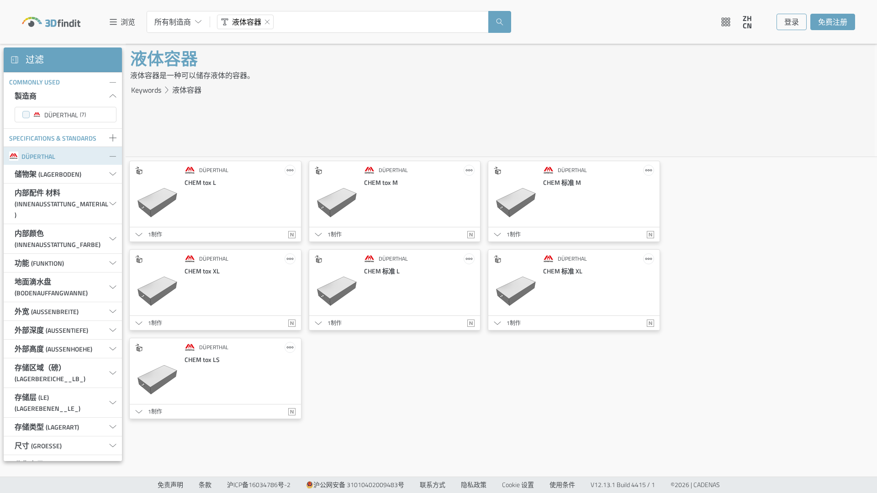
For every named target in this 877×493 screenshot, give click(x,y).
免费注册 (832, 21)
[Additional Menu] (726, 22)
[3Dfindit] (51, 22)
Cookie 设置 (518, 484)
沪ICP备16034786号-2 (259, 484)
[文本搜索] (224, 22)
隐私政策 (473, 484)
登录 (791, 21)
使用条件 (562, 484)
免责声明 (170, 484)
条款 (205, 484)
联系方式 (432, 484)
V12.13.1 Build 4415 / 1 (623, 484)
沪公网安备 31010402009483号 (358, 484)
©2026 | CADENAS (695, 484)
